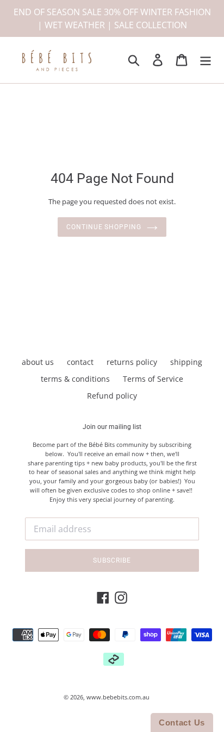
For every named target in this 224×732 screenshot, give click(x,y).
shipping (186, 362)
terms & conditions (75, 379)
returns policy (132, 362)
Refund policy (112, 395)
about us (38, 362)
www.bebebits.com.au (118, 697)
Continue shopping (103, 227)
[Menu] (205, 60)
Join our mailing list (112, 427)
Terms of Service (153, 379)
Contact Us (182, 722)
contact (80, 362)
